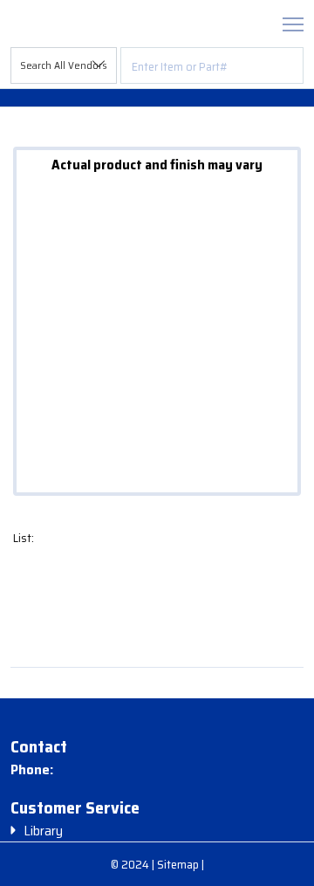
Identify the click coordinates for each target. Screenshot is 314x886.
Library (43, 831)
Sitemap (179, 864)
